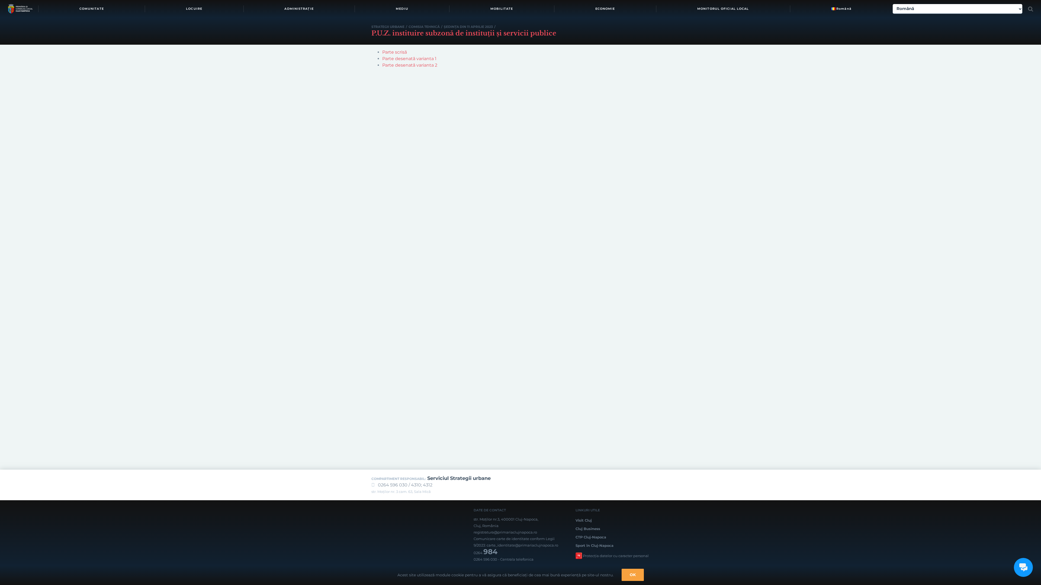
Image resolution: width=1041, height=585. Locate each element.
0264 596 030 (485, 559)
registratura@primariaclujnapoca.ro (505, 532)
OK (633, 574)
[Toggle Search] (1030, 9)
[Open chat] (1023, 567)
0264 (485, 553)
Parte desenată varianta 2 (409, 65)
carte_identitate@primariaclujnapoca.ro (522, 545)
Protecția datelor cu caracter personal (616, 556)
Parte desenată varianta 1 (409, 58)
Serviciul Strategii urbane (459, 478)
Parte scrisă (394, 52)
